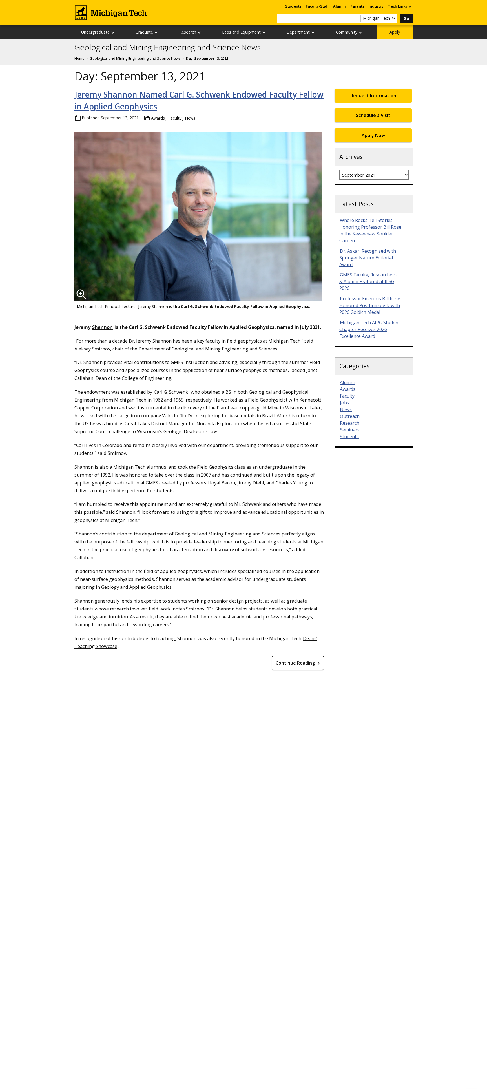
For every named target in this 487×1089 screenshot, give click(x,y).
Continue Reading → (298, 663)
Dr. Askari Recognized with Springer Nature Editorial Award (367, 258)
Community (346, 32)
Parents (357, 6)
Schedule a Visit (373, 115)
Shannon (102, 327)
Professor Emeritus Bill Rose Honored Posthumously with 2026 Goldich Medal (369, 305)
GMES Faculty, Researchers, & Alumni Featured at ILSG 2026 (368, 281)
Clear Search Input (356, 18)
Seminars (350, 430)
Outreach (350, 416)
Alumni (339, 6)
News (190, 118)
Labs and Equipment (241, 32)
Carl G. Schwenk (171, 392)
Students (293, 6)
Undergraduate (95, 32)
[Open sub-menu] (410, 6)
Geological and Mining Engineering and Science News (167, 47)
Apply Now (373, 135)
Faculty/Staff (317, 6)
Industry (376, 6)
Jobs (344, 403)
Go (406, 18)
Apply (394, 32)
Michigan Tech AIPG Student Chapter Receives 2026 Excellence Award (369, 329)
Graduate (144, 32)
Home (79, 58)
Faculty (174, 118)
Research (187, 32)
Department (298, 32)
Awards (158, 118)
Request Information (373, 95)
